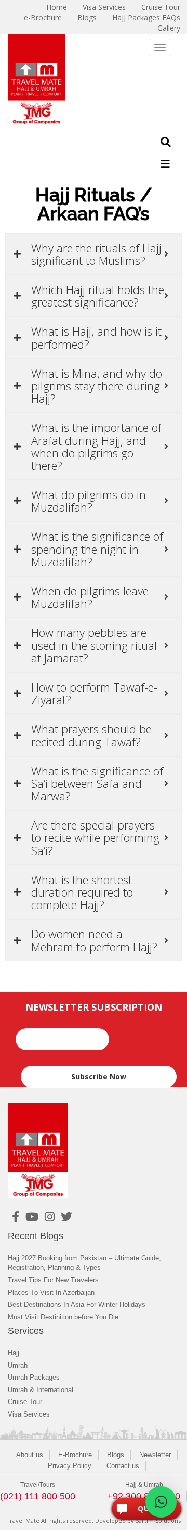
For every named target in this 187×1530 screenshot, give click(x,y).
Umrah (18, 1365)
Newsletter (155, 1455)
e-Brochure (43, 17)
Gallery (168, 28)
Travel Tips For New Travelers (53, 1280)
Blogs (87, 17)
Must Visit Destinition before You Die (63, 1317)
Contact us (122, 1466)
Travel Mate (22, 1520)
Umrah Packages (34, 1377)
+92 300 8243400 (143, 1496)
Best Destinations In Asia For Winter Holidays (76, 1304)
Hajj (13, 1353)
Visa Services (29, 1414)
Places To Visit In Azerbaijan (51, 1292)
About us (29, 1455)
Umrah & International (40, 1390)
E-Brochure (75, 1455)
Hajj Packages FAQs (146, 17)
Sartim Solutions (158, 1520)
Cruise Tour (25, 1402)
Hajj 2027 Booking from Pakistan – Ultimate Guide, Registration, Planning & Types (84, 1263)
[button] (161, 1502)
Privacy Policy (69, 1466)
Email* (28, 1023)
